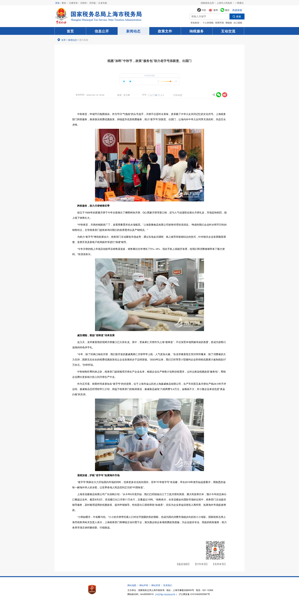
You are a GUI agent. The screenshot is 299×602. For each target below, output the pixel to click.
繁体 (64, 2)
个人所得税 (208, 22)
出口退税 (237, 22)
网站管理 (155, 585)
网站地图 (131, 585)
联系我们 (167, 585)
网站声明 (143, 585)
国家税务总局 (207, 2)
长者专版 (102, 2)
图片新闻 (83, 39)
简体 (57, 2)
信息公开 (102, 30)
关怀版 (92, 2)
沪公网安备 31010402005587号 (194, 594)
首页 (70, 30)
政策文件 (165, 30)
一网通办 (239, 2)
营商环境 (219, 22)
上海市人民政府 (224, 2)
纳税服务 (197, 30)
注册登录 (73, 2)
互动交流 (228, 30)
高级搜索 (237, 10)
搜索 (238, 16)
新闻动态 (133, 30)
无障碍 (83, 2)
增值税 (228, 22)
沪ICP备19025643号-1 (166, 594)
